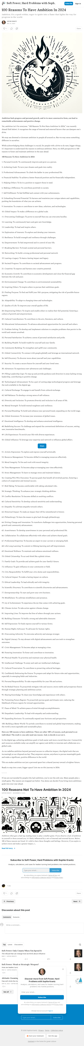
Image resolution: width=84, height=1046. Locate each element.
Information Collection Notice (41, 1004)
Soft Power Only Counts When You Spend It (22, 951)
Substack (31, 1041)
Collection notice (57, 1030)
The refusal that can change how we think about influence (23, 953)
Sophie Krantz (12, 21)
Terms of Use (52, 1002)
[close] (63, 969)
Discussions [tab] (18, 945)
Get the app (52, 1036)
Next (75, 901)
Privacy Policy (58, 1004)
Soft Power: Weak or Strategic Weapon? (20, 964)
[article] (42, 954)
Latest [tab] (10, 945)
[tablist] (11, 917)
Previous (10, 901)
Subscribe (68, 4)
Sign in (78, 3)
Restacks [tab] (16, 917)
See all (6, 992)
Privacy (41, 1030)
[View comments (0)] (11, 28)
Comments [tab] (7, 917)
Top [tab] (4, 945)
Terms (47, 1030)
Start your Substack (36, 1036)
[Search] (80, 944)
